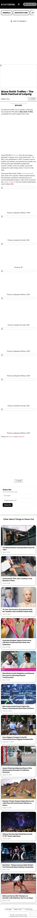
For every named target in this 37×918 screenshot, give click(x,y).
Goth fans (15, 155)
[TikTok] (34, 4)
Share (33, 99)
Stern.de (11, 437)
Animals (6, 13)
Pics (7, 99)
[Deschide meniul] (18, 4)
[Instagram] (28, 4)
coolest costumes (9, 182)
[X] (31, 4)
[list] (18, 13)
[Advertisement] (18, 44)
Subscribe (7, 505)
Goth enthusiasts (28, 173)
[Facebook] (25, 4)
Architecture (21, 13)
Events (3, 99)
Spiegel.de (20, 437)
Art (33, 13)
